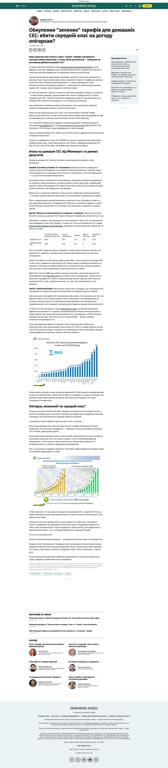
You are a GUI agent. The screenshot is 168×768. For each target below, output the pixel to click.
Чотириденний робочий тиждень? (45, 677)
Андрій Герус (46, 20)
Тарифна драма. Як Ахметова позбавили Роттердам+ (123, 82)
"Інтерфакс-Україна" (91, 723)
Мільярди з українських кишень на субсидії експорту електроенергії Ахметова (123, 75)
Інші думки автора (119, 58)
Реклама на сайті (44, 716)
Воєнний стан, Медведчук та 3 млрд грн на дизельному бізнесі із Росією (123, 89)
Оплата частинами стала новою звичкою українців (83, 645)
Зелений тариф (35, 574)
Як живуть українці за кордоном (83, 662)
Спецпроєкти (95, 11)
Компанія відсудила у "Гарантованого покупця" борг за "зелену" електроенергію (63, 624)
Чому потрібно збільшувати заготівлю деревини (81, 678)
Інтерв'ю (105, 11)
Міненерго (58, 574)
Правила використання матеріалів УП (94, 716)
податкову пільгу (53, 276)
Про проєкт (55, 716)
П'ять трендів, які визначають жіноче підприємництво (46, 645)
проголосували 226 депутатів (72, 125)
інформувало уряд (68, 309)
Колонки (55, 11)
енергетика (47, 574)
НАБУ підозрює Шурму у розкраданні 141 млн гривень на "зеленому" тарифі (60, 631)
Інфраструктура (66, 11)
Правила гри (77, 11)
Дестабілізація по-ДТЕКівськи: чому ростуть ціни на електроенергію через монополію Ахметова (123, 65)
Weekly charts (115, 11)
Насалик (67, 574)
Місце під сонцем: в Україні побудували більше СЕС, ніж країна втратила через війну (64, 618)
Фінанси (86, 11)
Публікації (47, 11)
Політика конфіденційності (70, 716)
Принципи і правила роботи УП (119, 716)
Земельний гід (126, 11)
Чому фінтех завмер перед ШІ (43, 662)
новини (39, 11)
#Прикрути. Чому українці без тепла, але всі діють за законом (124, 98)
